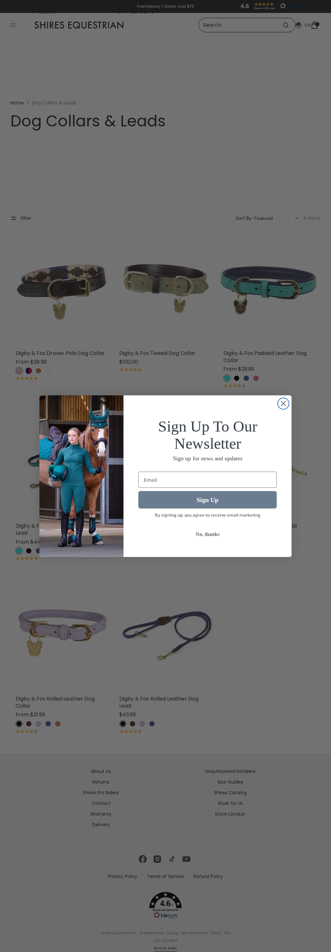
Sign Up (208, 499)
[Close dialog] (283, 403)
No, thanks (207, 534)
